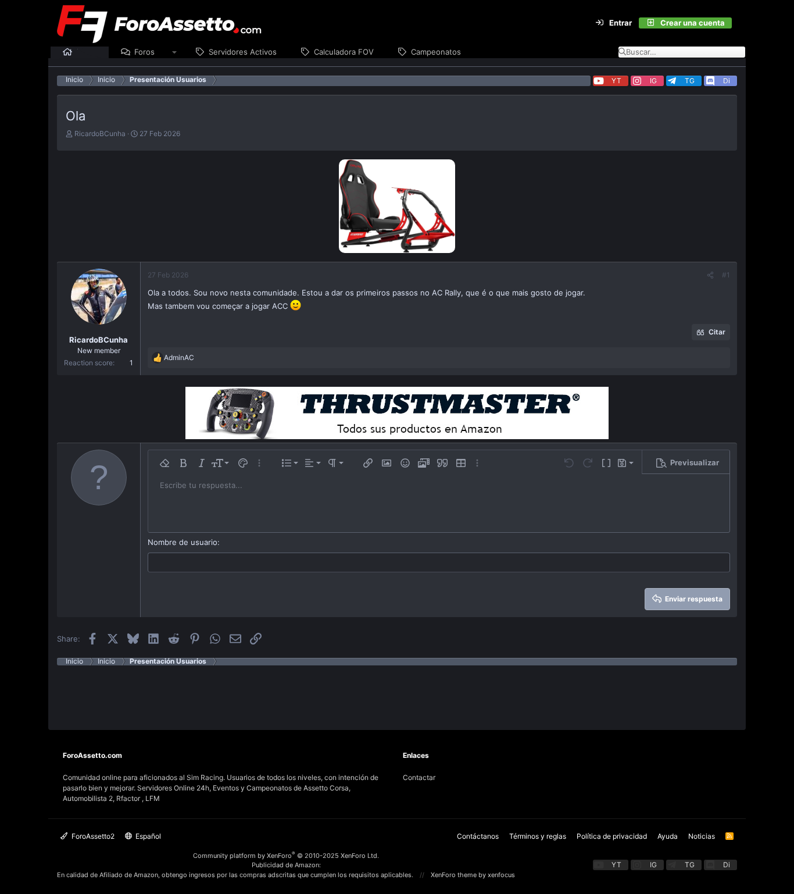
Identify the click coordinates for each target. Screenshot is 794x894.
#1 (726, 274)
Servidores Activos (243, 51)
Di (726, 80)
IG (653, 80)
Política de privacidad (612, 836)
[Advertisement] (397, 691)
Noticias (701, 836)
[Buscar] (739, 23)
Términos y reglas (537, 836)
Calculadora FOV (344, 51)
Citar (717, 331)
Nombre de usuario (182, 542)
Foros (144, 51)
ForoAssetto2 (92, 836)
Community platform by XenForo (286, 856)
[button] (174, 52)
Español (147, 836)
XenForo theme (454, 875)
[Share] (710, 275)
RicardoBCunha (100, 133)
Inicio (86, 51)
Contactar (419, 777)
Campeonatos (436, 51)
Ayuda (667, 836)
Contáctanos (478, 836)
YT (616, 80)
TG (690, 80)
